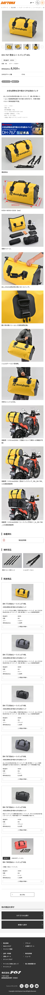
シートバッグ (37, 7)
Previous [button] (3, 46)
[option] (22, 26)
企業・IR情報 (7, 953)
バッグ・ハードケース (24, 7)
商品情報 (13, 7)
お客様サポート (29, 946)
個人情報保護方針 (30, 964)
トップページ (4, 7)
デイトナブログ (7, 959)
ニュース (27, 956)
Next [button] (41, 46)
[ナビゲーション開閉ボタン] (42, 2)
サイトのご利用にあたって (11, 964)
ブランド (27, 943)
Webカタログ (7, 946)
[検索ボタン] (37, 2)
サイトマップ (7, 967)
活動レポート (7, 956)
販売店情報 (28, 953)
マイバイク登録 (7, 949)
